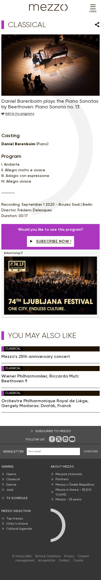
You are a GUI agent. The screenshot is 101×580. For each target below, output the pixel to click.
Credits (78, 560)
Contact (64, 560)
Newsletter (13, 451)
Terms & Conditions (48, 556)
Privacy (69, 556)
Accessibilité (46, 560)
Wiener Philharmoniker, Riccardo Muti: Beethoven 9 (40, 378)
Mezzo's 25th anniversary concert (35, 356)
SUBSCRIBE (91, 451)
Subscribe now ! (53, 241)
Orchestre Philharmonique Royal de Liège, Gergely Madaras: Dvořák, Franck (44, 403)
